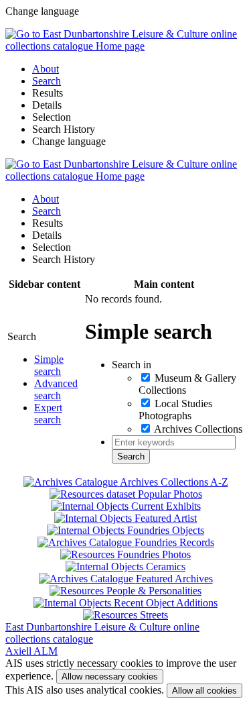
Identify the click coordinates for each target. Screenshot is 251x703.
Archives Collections (198, 429)
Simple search (49, 365)
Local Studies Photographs (175, 409)
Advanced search (56, 389)
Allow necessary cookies (110, 676)
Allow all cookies (204, 691)
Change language (69, 141)
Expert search (48, 413)
